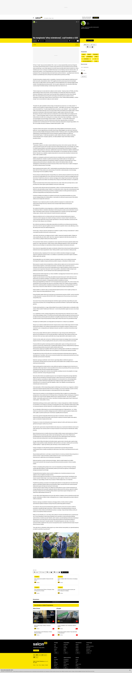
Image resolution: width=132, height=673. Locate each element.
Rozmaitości (79, 642)
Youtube (36, 657)
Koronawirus (89, 56)
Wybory (83, 54)
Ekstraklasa (56, 659)
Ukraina (89, 54)
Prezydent (56, 647)
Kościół (65, 662)
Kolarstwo (55, 662)
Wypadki (77, 644)
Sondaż (55, 649)
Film (76, 662)
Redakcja (38, 582)
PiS (83, 56)
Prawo (55, 650)
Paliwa (65, 649)
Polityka (56, 642)
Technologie (89, 642)
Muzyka (77, 665)
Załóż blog (36, 650)
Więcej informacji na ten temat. (89, 671)
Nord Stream (37, 608)
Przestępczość (66, 659)
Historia (77, 659)
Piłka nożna (95, 54)
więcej (56, 652)
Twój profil (95, 17)
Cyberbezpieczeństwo (90, 646)
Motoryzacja (88, 647)
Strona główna (46, 18)
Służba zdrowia (66, 664)
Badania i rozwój (89, 650)
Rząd (96, 61)
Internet (87, 644)
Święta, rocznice (78, 664)
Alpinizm (55, 665)
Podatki (59, 608)
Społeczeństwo (67, 657)
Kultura (77, 657)
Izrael (55, 646)
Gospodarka (37, 576)
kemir (53, 18)
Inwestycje (65, 647)
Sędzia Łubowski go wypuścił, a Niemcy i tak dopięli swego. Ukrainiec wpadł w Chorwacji (43, 617)
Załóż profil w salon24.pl (86, 18)
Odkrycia (77, 649)
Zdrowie (77, 646)
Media (96, 56)
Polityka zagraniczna (87, 61)
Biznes (65, 650)
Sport (55, 657)
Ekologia (77, 647)
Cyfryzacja (88, 649)
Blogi (50, 18)
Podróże (77, 650)
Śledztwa (65, 665)
